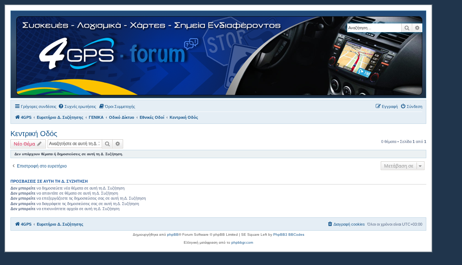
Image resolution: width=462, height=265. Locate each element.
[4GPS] (220, 54)
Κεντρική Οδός (33, 134)
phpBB (173, 234)
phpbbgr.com (242, 242)
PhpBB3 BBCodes (288, 234)
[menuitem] (77, 106)
